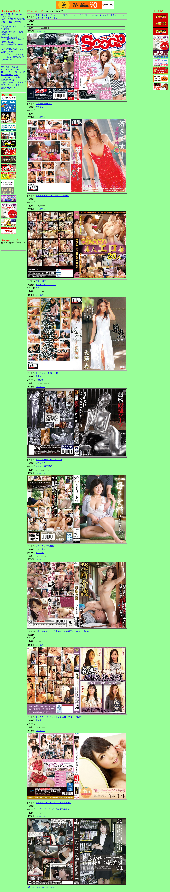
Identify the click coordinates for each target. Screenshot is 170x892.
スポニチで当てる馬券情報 (13, 19)
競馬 (3, 67)
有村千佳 (40, 720)
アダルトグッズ (8, 82)
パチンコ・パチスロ (10, 69)
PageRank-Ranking (9, 37)
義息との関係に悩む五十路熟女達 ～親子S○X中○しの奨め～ (62, 631)
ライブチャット (8, 85)
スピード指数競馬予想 (11, 22)
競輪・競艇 (11, 67)
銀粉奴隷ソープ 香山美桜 (47, 373)
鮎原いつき (41, 463)
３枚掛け (5, 34)
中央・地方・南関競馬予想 (13, 57)
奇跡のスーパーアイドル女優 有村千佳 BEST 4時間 (58, 717)
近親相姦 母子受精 (44, 466)
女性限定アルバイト (10, 88)
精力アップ (21, 82)
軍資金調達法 (7, 75)
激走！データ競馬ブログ (12, 44)
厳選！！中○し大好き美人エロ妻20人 (52, 196)
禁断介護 (40, 553)
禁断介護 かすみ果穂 (45, 546)
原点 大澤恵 (41, 281)
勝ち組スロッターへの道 (12, 32)
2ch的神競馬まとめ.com (11, 14)
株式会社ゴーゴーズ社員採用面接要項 (52, 809)
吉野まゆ (40, 107)
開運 (16, 75)
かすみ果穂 (41, 549)
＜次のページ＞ (47, 887)
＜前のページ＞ (33, 887)
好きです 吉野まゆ (44, 104)
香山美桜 (40, 376)
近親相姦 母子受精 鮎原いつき (49, 460)
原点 (38, 288)
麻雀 (18, 67)
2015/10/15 (40, 31)
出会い (19, 85)
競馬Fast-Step (6, 60)
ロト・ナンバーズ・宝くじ (13, 72)
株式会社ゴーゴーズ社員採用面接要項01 (53, 803)
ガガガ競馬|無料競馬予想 (12, 54)
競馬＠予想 (6, 16)
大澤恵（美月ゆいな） (46, 285)
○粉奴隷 (39, 380)
